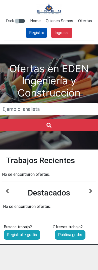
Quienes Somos (59, 20)
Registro (36, 32)
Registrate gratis (22, 234)
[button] (7, 199)
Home (35, 20)
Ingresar (62, 32)
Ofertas (85, 20)
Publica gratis (70, 234)
